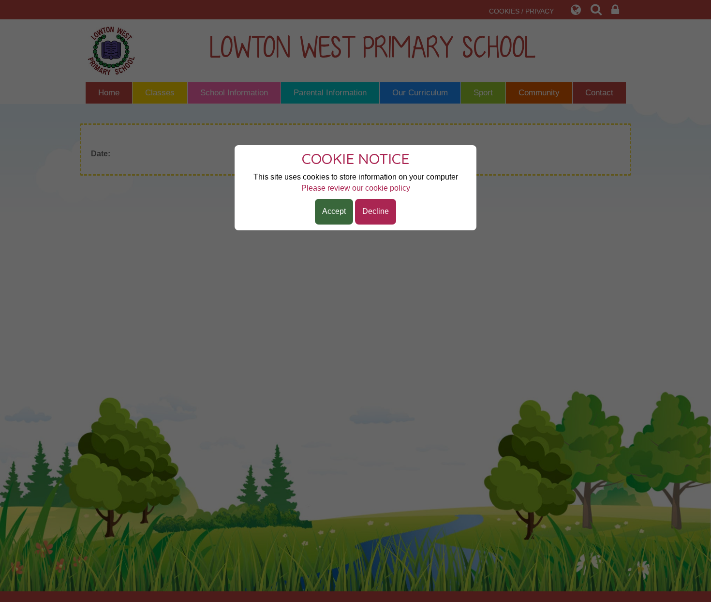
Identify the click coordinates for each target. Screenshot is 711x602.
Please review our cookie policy (355, 188)
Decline (375, 211)
